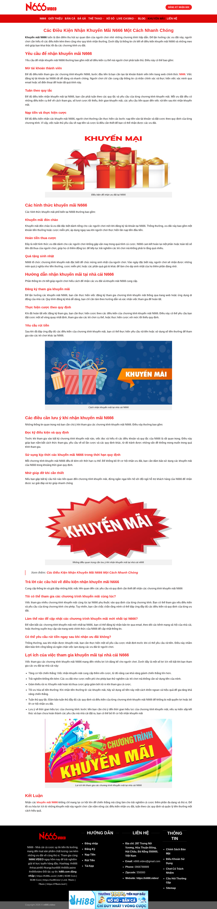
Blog (142, 18)
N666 (43, 18)
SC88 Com (70, 876)
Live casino (125, 18)
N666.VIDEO (36, 859)
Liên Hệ (172, 18)
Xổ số (110, 18)
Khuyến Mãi (156, 18)
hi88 (60, 876)
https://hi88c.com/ (46, 876)
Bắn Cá (70, 18)
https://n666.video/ (147, 878)
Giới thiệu (55, 18)
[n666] (41, 7)
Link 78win (68, 880)
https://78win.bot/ (56, 884)
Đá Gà (82, 18)
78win (41, 884)
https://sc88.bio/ (52, 880)
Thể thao (95, 18)
